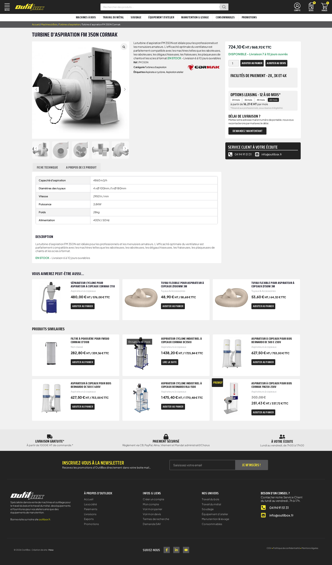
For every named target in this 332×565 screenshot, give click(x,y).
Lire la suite (170, 362)
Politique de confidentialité (286, 548)
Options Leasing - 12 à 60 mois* (255, 94)
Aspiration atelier (174, 71)
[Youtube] (186, 550)
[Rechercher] (224, 6)
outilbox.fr (44, 519)
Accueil (36, 24)
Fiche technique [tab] (47, 167)
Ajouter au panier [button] (82, 306)
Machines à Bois (49, 24)
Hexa (50, 550)
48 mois (261, 100)
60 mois (273, 100)
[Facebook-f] (167, 550)
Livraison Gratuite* (49, 441)
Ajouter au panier (252, 63)
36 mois (248, 100)
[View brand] (203, 67)
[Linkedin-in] (176, 550)
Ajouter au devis (276, 63)
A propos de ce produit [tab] (81, 167)
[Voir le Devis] (311, 6)
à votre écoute (282, 441)
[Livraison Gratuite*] (50, 436)
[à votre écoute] (282, 437)
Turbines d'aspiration (69, 24)
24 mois (236, 100)
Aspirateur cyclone (155, 71)
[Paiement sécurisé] (166, 436)
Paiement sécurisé (166, 441)
